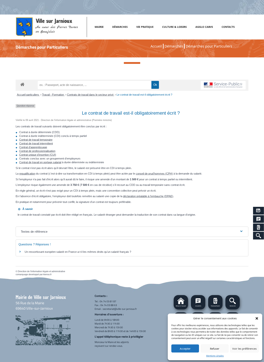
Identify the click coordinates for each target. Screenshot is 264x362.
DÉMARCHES (120, 27)
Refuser (214, 348)
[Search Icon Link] (258, 235)
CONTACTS (228, 27)
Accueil (156, 46)
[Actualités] (258, 219)
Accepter (185, 348)
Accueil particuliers (28, 94)
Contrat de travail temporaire (35, 139)
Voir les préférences (244, 348)
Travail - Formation (53, 94)
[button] (257, 318)
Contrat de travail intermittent (36, 143)
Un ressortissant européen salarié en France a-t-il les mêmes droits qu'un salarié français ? (78, 251)
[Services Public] (258, 211)
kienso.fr (47, 274)
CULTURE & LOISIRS (174, 27)
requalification (27, 173)
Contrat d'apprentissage (33, 147)
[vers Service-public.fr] (223, 85)
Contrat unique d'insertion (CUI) (37, 154)
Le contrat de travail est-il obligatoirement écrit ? (144, 94)
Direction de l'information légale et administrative (41, 271)
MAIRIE (99, 27)
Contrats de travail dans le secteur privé (90, 94)
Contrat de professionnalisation (37, 150)
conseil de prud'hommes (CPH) (154, 173)
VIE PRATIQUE (145, 27)
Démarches (174, 46)
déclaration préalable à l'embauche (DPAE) (148, 196)
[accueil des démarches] (22, 84)
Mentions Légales (215, 355)
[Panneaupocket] (258, 227)
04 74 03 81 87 (108, 301)
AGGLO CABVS (204, 27)
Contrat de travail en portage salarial (40, 162)
